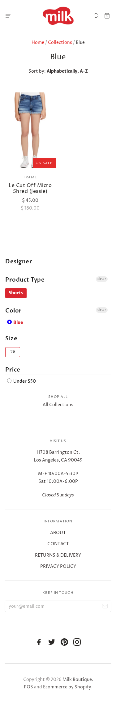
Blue (17, 322)
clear (101, 279)
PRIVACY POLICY (58, 566)
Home (38, 42)
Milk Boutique (77, 680)
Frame (30, 177)
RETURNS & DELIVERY (58, 555)
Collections (60, 42)
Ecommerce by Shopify (67, 687)
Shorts (16, 293)
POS (28, 687)
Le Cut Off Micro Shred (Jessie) (30, 188)
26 (12, 352)
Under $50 (24, 381)
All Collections (58, 405)
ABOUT (58, 533)
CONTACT (58, 544)
